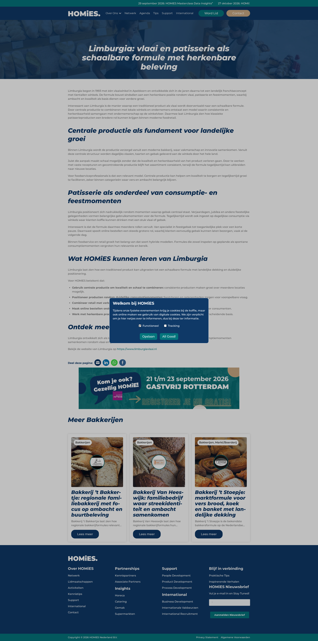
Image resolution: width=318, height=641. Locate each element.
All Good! (169, 336)
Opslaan (148, 336)
